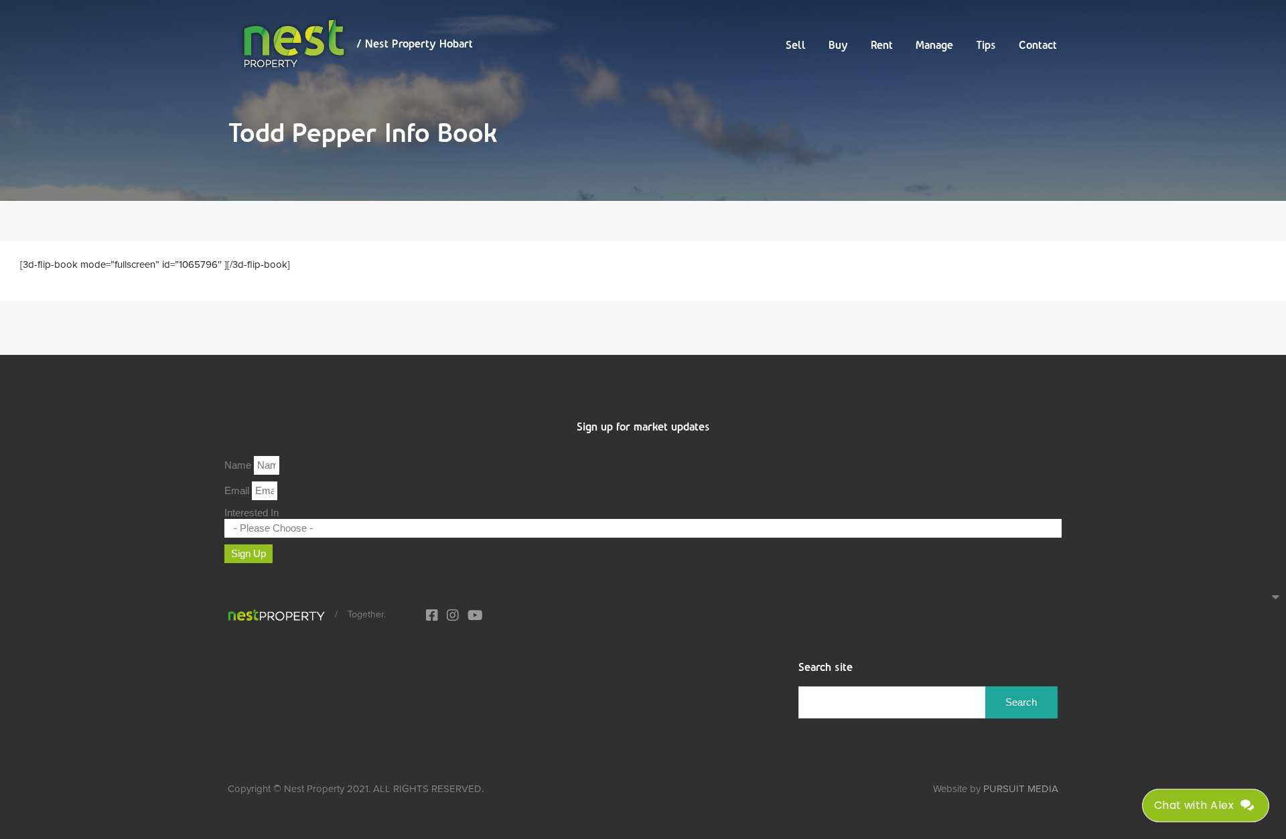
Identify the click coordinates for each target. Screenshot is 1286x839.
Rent (882, 45)
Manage (934, 45)
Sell (796, 45)
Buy (838, 45)
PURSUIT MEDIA (1020, 789)
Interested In (251, 512)
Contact (1038, 45)
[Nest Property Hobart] (276, 615)
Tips (986, 45)
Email (238, 490)
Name (239, 465)
